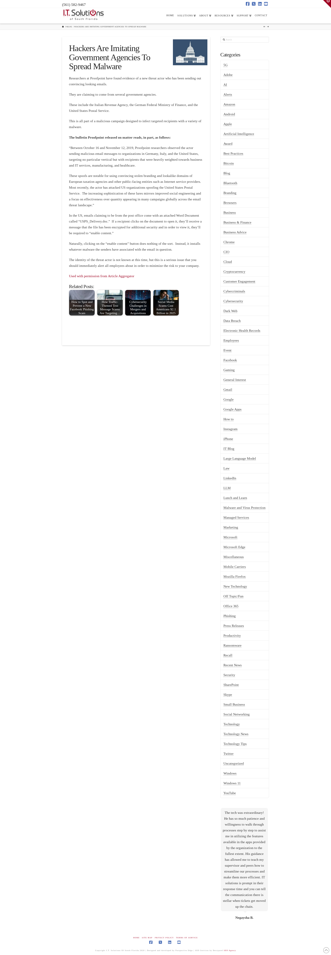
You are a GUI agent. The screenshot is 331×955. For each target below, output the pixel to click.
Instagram (230, 429)
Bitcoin (228, 163)
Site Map (147, 938)
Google (228, 399)
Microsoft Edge (234, 547)
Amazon (229, 104)
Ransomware (232, 645)
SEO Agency (230, 950)
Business (229, 212)
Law (226, 468)
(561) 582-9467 (74, 4)
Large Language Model (239, 458)
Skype (227, 694)
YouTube (229, 793)
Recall (227, 655)
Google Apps (232, 409)
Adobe (228, 75)
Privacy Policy (164, 938)
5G (225, 65)
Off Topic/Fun (233, 596)
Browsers (230, 203)
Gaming (229, 370)
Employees (231, 340)
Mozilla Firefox (234, 576)
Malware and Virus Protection (244, 508)
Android (229, 114)
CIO (226, 252)
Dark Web (230, 311)
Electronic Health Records (241, 330)
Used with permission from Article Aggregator (101, 276)
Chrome (229, 242)
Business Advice (235, 232)
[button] (327, 4)
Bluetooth (230, 183)
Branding (229, 193)
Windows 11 (232, 783)
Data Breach (232, 321)
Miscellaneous (233, 557)
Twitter (228, 753)
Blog (226, 173)
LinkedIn (229, 478)
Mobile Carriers (234, 567)
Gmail (227, 389)
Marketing (230, 527)
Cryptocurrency (234, 271)
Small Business (234, 704)
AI (225, 84)
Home (136, 938)
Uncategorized (233, 763)
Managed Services (236, 517)
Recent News (232, 665)
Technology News (235, 734)
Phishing (229, 616)
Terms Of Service (187, 938)
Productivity (232, 635)
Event (227, 350)
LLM (227, 488)
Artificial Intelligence (238, 134)
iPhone (228, 439)
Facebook (230, 360)
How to (228, 419)
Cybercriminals (234, 291)
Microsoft (230, 537)
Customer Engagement (239, 281)
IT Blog (228, 448)
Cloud (227, 262)
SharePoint (231, 685)
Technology (231, 724)
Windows (230, 773)
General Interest (234, 380)
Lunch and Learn (235, 498)
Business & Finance (237, 222)
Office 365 (230, 606)
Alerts (227, 94)
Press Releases (233, 626)
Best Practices (233, 153)
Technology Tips (235, 744)
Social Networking (236, 714)
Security (229, 675)
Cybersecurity (233, 301)
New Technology (235, 586)
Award (227, 144)
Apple (227, 124)
